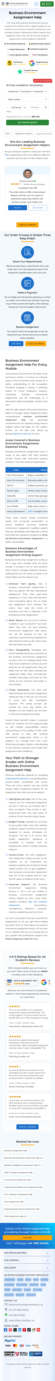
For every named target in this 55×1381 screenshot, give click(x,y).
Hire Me (17, 208)
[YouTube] (39, 1331)
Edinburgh (20, 1295)
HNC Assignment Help (13, 1201)
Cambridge (37, 1290)
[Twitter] (15, 1331)
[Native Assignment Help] (16, 4)
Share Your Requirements (27, 261)
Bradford (44, 1280)
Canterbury (34, 1285)
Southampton (10, 1280)
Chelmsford (31, 1295)
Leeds (43, 1285)
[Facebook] (6, 1331)
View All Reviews (27, 1127)
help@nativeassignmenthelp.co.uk (26, 1304)
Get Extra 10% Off (49, 4)
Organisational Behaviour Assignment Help (23, 1187)
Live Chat (16, 343)
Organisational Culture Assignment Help (22, 1209)
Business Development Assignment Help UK (23, 1158)
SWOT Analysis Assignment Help (18, 1172)
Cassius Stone (26, 181)
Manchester (9, 1295)
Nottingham (17, 1290)
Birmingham (9, 1285)
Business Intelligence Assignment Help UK (22, 1165)
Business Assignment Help (15, 1150)
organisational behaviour (17, 778)
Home (7, 133)
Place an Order (36, 343)
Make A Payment (27, 292)
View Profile (38, 208)
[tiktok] (29, 1331)
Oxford (28, 1280)
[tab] (22, 982)
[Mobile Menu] (3, 4)
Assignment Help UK (21, 433)
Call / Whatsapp (16, 1243)
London (20, 1280)
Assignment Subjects (23, 133)
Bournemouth (22, 1285)
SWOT (30, 511)
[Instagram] (11, 1331)
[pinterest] (25, 1331)
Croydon (27, 1290)
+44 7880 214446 (38, 1243)
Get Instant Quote (27, 122)
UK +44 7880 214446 (18, 1310)
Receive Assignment (27, 326)
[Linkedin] (20, 1331)
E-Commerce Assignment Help (17, 1180)
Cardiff (7, 1290)
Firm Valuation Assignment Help (18, 1194)
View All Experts (27, 225)
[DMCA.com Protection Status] (9, 1356)
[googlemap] (34, 1331)
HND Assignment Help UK (15, 1216)
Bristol (36, 1280)
